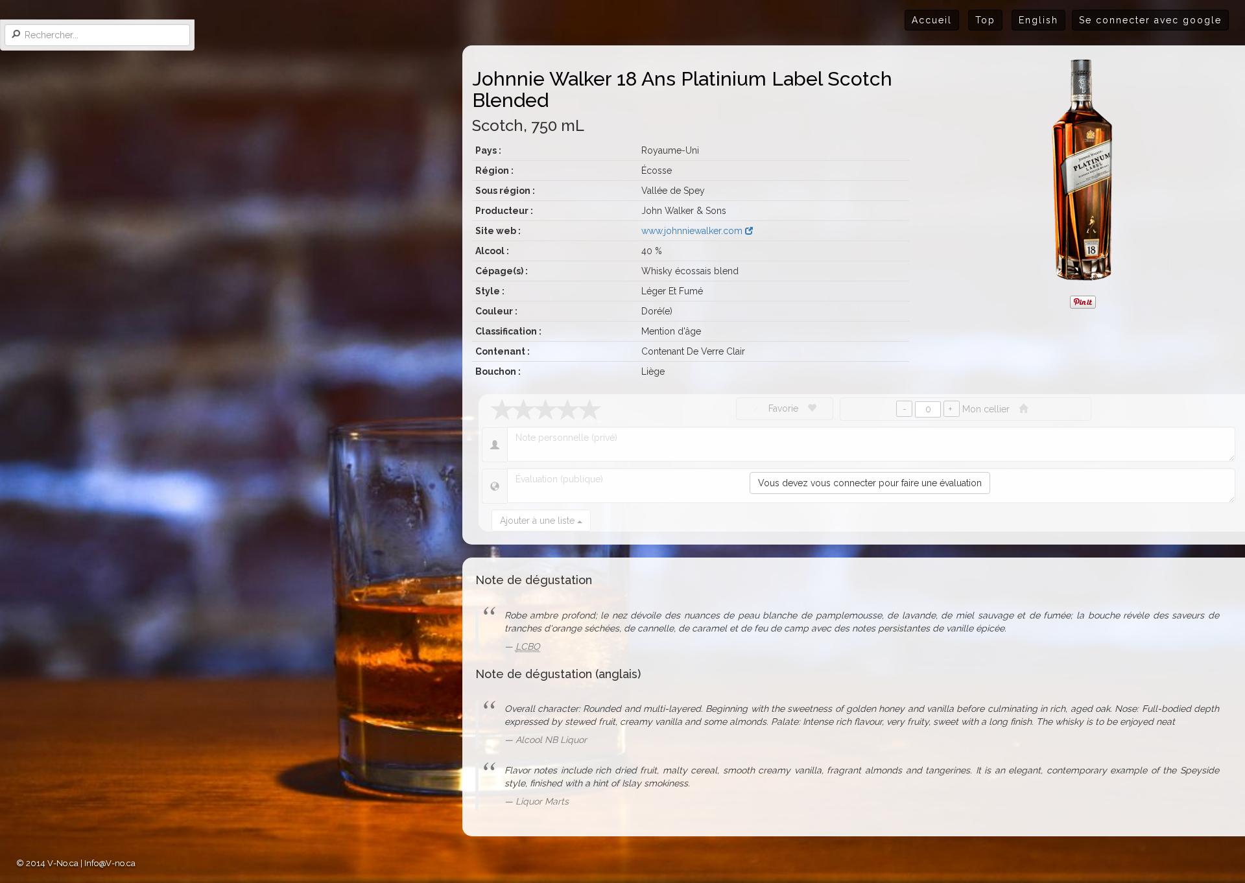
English (1038, 20)
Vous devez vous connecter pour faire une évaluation (870, 483)
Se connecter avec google (1150, 20)
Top (985, 20)
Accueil (932, 20)
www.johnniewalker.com (693, 231)
